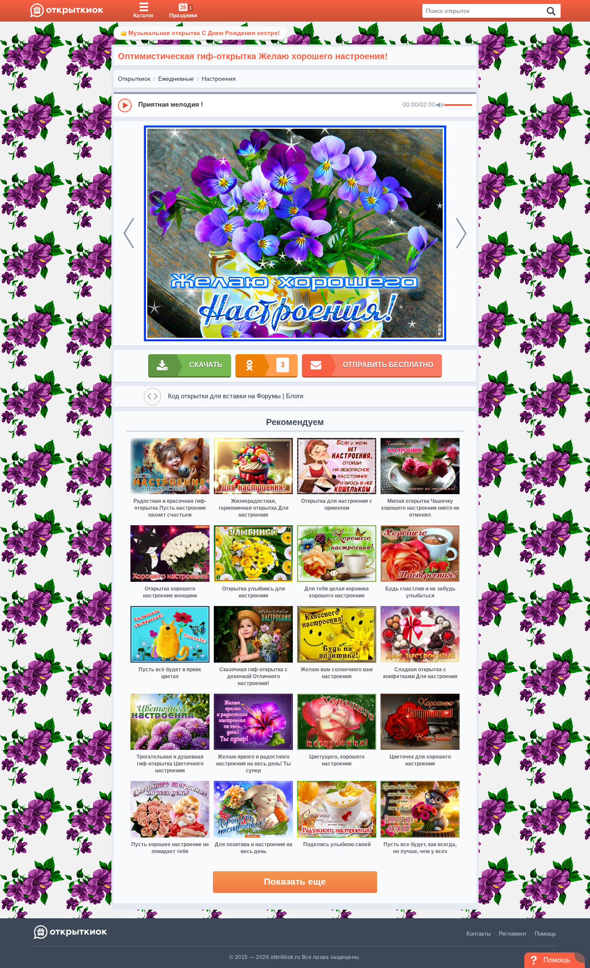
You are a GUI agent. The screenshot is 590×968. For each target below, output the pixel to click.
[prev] (129, 233)
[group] (295, 105)
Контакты (478, 933)
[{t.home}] (71, 932)
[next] (461, 233)
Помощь (545, 933)
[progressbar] (458, 105)
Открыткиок (134, 78)
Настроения (219, 78)
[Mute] (439, 105)
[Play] (125, 105)
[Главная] (66, 11)
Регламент (513, 933)
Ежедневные (176, 78)
